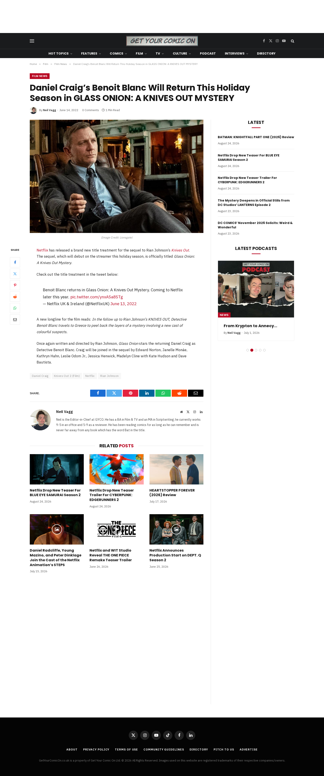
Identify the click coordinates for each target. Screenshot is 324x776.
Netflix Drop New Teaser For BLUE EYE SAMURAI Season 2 (55, 493)
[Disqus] (116, 643)
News (224, 315)
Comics (116, 53)
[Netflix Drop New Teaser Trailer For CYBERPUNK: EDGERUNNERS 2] (116, 469)
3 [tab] (256, 350)
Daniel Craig (40, 376)
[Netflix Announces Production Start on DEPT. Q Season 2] (176, 529)
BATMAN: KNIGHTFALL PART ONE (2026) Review (256, 137)
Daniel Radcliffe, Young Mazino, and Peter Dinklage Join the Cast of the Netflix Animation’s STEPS (55, 557)
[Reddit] (15, 297)
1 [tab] (248, 350)
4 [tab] (260, 350)
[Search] (292, 41)
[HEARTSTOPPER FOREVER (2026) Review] (176, 469)
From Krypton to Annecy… (250, 325)
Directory (266, 53)
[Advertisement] (162, 16)
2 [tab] (252, 350)
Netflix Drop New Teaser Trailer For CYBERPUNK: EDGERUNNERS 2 (111, 495)
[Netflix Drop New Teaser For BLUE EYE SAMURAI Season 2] (57, 469)
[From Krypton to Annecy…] (256, 289)
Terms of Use (126, 749)
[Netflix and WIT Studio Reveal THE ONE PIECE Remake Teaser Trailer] (116, 529)
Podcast (208, 53)
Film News (39, 76)
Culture (180, 53)
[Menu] (32, 41)
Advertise (249, 749)
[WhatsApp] (15, 308)
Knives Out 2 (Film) (67, 376)
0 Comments (90, 110)
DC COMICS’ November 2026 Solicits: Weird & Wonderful (255, 225)
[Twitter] (15, 274)
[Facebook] (15, 262)
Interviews (234, 53)
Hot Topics (58, 53)
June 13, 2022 (123, 303)
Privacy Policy (96, 749)
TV (158, 53)
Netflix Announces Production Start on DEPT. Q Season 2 (175, 555)
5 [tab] (264, 350)
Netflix (42, 250)
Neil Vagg (49, 110)
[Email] (15, 320)
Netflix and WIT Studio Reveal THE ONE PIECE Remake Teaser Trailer (110, 555)
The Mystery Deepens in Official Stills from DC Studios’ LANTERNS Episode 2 (254, 202)
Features (89, 53)
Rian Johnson (109, 376)
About (72, 749)
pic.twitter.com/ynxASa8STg (96, 296)
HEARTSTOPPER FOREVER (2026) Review (172, 493)
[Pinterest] (15, 285)
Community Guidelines (163, 749)
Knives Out (180, 250)
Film (139, 53)
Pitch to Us (224, 749)
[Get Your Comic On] (162, 41)
